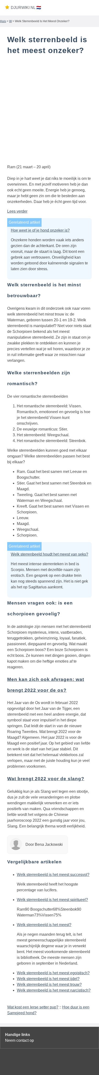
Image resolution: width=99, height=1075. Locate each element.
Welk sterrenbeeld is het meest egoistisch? (53, 973)
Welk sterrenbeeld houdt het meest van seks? (49, 554)
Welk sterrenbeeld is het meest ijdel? (48, 979)
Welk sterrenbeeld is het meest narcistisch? (54, 990)
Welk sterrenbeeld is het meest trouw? (49, 984)
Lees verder (17, 211)
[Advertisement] (49, 110)
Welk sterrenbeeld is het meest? (44, 925)
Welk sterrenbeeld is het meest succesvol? (53, 875)
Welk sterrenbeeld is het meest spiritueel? (52, 900)
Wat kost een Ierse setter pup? (32, 1007)
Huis (3, 21)
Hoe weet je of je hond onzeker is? (40, 230)
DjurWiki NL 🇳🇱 (26, 8)
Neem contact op (19, 1040)
